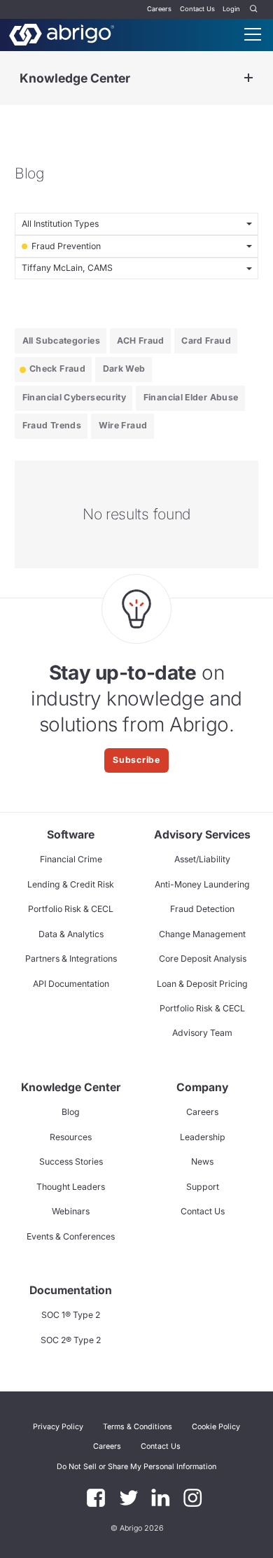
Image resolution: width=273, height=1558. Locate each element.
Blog (71, 1112)
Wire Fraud (123, 425)
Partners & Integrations (71, 958)
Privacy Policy (58, 1426)
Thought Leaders (70, 1186)
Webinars (71, 1211)
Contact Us (197, 9)
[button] (136, 1466)
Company (202, 1087)
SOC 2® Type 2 (71, 1340)
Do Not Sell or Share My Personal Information (136, 1466)
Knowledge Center (75, 78)
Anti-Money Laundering (202, 884)
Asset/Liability (202, 859)
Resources (71, 1137)
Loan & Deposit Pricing (202, 983)
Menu (252, 34)
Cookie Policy (216, 1426)
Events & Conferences (71, 1236)
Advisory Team (202, 1032)
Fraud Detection (202, 909)
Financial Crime (71, 859)
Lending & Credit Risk (70, 884)
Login (231, 9)
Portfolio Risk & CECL (70, 909)
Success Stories (71, 1161)
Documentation (70, 1290)
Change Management (202, 934)
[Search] (254, 9)
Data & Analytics (71, 934)
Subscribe (136, 760)
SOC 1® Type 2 (70, 1315)
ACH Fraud (140, 340)
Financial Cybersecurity (74, 397)
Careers (159, 9)
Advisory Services (202, 834)
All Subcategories (61, 340)
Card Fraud (206, 340)
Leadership (202, 1137)
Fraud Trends (51, 425)
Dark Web (124, 368)
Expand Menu (248, 78)
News (202, 1161)
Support (202, 1186)
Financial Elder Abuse (191, 397)
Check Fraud (57, 368)
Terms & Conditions (137, 1426)
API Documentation (71, 983)
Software (70, 834)
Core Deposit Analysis (202, 958)
